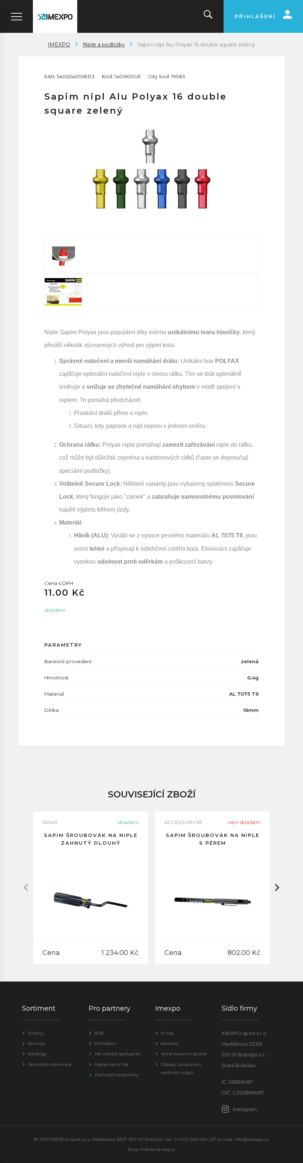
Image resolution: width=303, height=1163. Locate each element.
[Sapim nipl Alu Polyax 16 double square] (151, 169)
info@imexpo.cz (251, 1139)
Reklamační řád (111, 1064)
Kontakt (169, 1043)
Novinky (36, 1043)
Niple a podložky (104, 44)
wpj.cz (168, 1149)
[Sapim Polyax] (151, 292)
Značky (36, 1033)
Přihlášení (105, 1043)
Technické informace (49, 1064)
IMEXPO (59, 44)
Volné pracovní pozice (184, 1053)
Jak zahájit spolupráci (117, 1053)
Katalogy (37, 1053)
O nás (167, 1033)
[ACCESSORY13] (151, 254)
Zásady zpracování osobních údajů (181, 1068)
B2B (98, 1033)
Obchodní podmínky (116, 1074)
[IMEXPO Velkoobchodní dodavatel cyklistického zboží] (55, 16)
